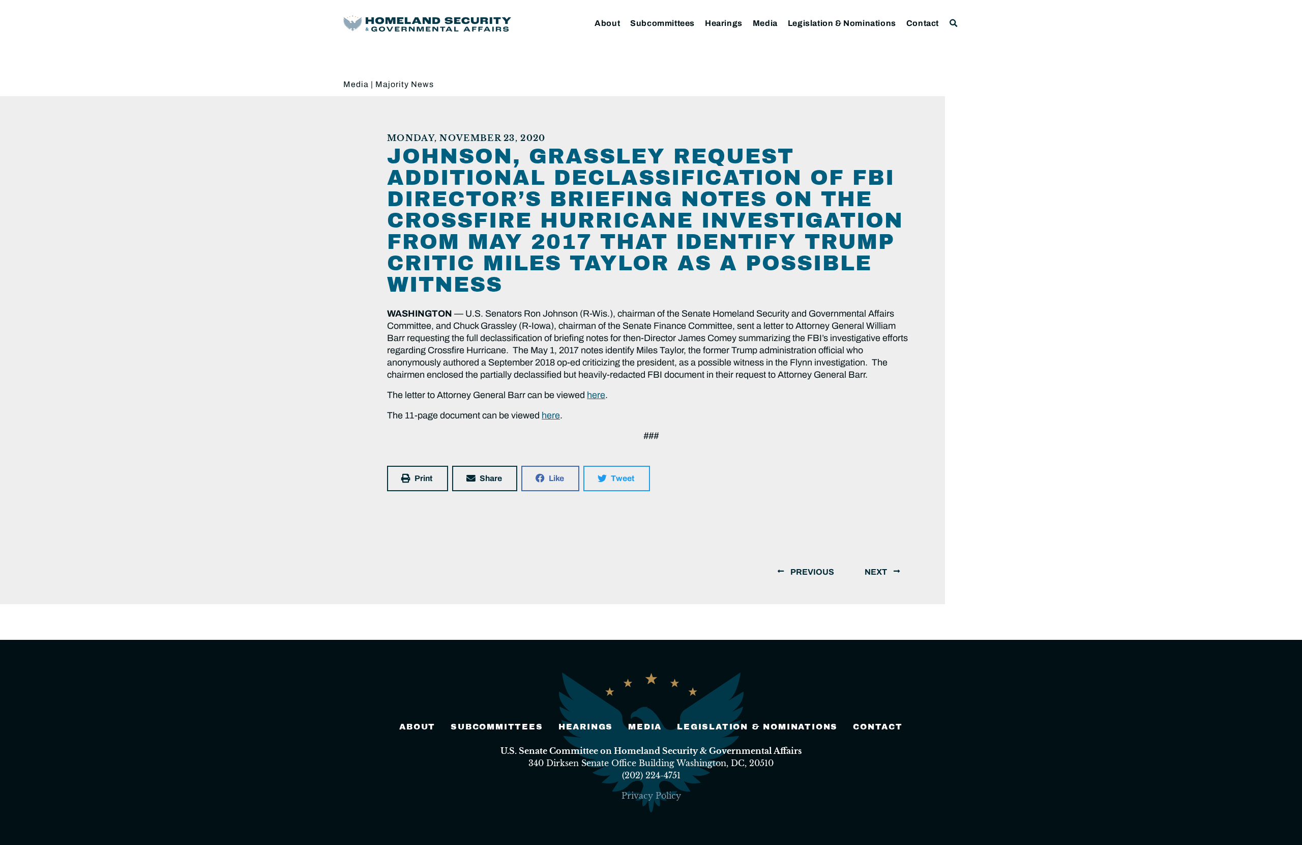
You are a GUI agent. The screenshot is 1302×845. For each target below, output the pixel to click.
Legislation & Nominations (842, 23)
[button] (954, 23)
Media (765, 23)
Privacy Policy (651, 796)
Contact (922, 23)
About (607, 23)
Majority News (404, 84)
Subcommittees (662, 23)
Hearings (724, 23)
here (596, 395)
